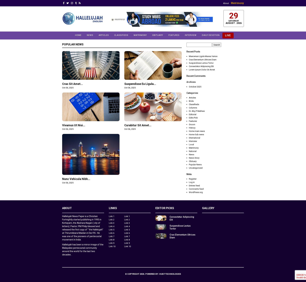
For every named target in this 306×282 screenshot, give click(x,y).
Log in (192, 182)
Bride (191, 101)
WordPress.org (196, 192)
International (194, 138)
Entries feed (194, 185)
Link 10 (112, 246)
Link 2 (111, 219)
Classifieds (121, 35)
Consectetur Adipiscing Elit (201, 66)
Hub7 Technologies (170, 274)
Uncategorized (196, 168)
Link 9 (111, 243)
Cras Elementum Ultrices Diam (202, 59)
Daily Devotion (211, 35)
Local (191, 144)
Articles (104, 35)
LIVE (228, 35)
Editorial (192, 114)
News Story (194, 158)
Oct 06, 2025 (67, 87)
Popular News (73, 44)
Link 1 (111, 216)
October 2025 (195, 87)
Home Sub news (196, 134)
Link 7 (111, 236)
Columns (193, 108)
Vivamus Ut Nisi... (73, 125)
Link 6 (111, 233)
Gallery (208, 208)
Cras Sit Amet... (72, 84)
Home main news (197, 131)
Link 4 (111, 226)
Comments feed (196, 189)
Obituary (157, 35)
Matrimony (237, 3)
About (226, 3)
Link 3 (111, 223)
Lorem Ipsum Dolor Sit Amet (202, 69)
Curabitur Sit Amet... (137, 125)
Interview (191, 35)
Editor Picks (164, 208)
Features (173, 35)
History (192, 128)
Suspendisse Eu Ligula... (140, 84)
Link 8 (111, 240)
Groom (192, 124)
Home (78, 35)
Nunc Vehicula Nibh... (76, 179)
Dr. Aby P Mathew (197, 111)
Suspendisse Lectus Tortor (201, 63)
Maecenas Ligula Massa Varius (203, 56)
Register (193, 179)
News (90, 35)
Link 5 (111, 229)
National (193, 151)
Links (113, 208)
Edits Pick (193, 118)
